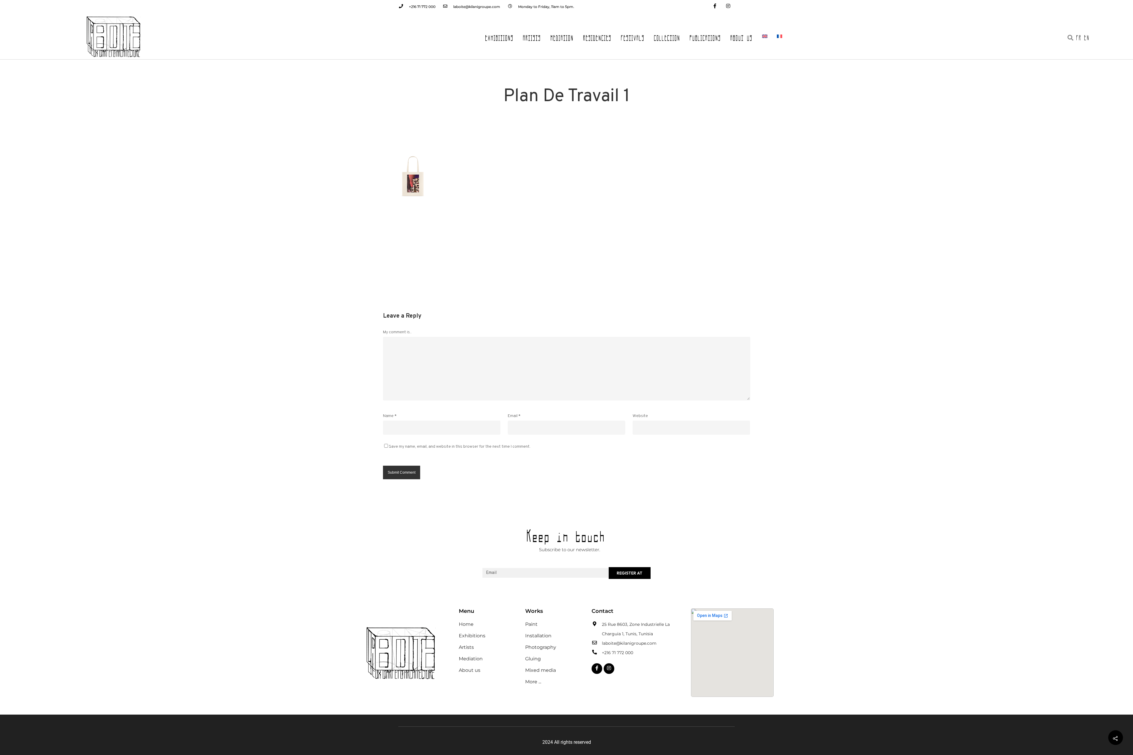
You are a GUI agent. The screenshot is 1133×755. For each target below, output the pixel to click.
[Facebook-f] (714, 6)
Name (390, 415)
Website (640, 415)
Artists (532, 36)
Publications (705, 36)
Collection (667, 36)
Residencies (597, 36)
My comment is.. (397, 332)
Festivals (633, 36)
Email (514, 415)
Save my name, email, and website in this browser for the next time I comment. (460, 446)
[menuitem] (764, 36)
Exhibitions (499, 36)
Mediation (562, 36)
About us (742, 36)
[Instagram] (728, 6)
